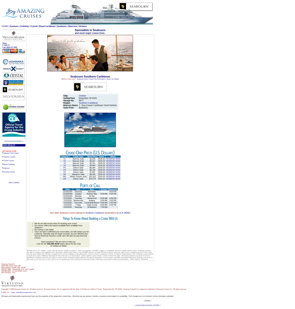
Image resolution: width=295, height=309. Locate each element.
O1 (64, 170)
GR (64, 179)
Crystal (34, 26)
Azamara (14, 26)
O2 (64, 172)
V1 (65, 159)
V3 (65, 163)
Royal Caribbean (47, 26)
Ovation (82, 96)
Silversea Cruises (9, 172)
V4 (65, 165)
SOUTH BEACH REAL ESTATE (147, 305)
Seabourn (61, 26)
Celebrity (24, 26)
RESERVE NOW (113, 159)
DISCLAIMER (14, 183)
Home (4, 43)
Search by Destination (97, 79)
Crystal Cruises (8, 160)
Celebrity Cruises (9, 157)
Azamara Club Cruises (11, 153)
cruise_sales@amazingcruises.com (23, 292)
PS (64, 168)
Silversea (72, 26)
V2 (65, 161)
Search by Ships (112, 79)
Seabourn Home (82, 79)
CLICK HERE (123, 213)
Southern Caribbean (88, 103)
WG (64, 176)
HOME (5, 26)
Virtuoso (83, 26)
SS (64, 174)
